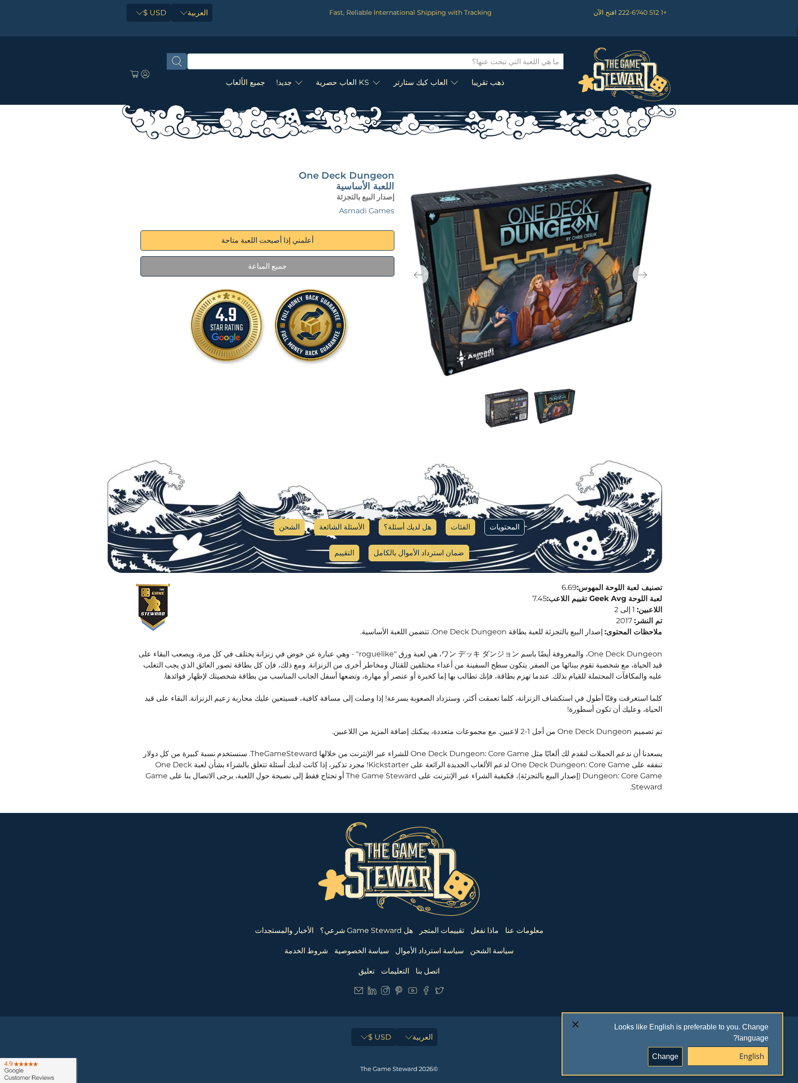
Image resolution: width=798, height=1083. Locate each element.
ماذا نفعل (485, 930)
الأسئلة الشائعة (341, 527)
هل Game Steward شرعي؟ (366, 930)
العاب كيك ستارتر (420, 82)
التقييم (344, 552)
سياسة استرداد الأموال (429, 950)
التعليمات (395, 971)
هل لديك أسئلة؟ (407, 527)
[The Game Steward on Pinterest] (398, 992)
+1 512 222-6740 (642, 12)
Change (665, 1056)
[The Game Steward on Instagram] (385, 992)
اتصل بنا (428, 971)
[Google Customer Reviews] (38, 1070)
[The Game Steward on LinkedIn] (372, 992)
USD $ (154, 12)
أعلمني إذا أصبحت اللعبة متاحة (267, 240)
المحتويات (505, 527)
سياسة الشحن (492, 950)
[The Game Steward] (624, 74)
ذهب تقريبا (488, 82)
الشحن (289, 527)
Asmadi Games (366, 210)
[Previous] (418, 275)
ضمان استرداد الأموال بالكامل (419, 552)
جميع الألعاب (245, 82)
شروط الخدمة (306, 950)
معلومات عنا (524, 930)
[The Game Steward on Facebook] (426, 992)
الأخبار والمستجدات (284, 930)
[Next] (643, 275)
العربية (197, 12)
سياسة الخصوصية (361, 950)
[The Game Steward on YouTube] (412, 992)
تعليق (366, 971)
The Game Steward (388, 1068)
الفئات (460, 527)
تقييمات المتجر (441, 930)
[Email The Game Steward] (358, 992)
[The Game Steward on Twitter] (439, 992)
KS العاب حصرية (342, 82)
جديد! (284, 82)
